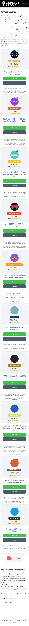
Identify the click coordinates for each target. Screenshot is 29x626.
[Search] (23, 3)
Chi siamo (4, 607)
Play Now (14, 78)
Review (14, 83)
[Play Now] (14, 54)
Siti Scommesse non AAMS (9, 598)
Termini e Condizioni (7, 611)
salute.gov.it (22, 594)
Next (19, 558)
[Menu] (26, 3)
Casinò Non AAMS (7, 603)
